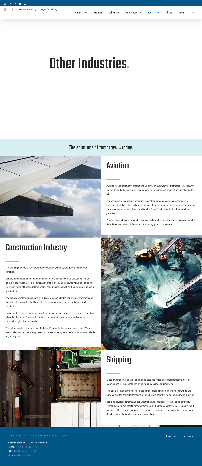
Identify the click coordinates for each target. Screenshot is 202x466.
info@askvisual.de (23, 455)
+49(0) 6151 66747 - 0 (26, 447)
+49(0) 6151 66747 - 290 (24, 451)
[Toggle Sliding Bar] (193, 13)
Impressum (189, 436)
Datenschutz (172, 436)
